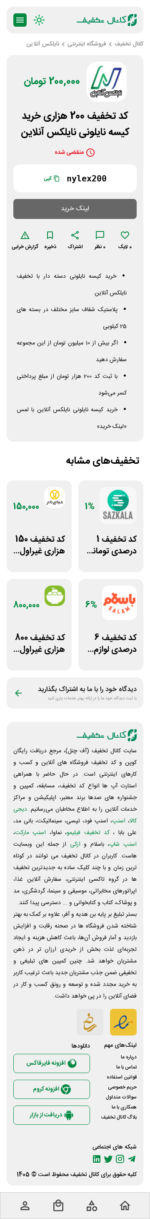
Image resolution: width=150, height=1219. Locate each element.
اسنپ (118, 821)
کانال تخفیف (84, 1175)
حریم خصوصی (122, 1087)
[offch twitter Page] (108, 1159)
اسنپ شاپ (123, 844)
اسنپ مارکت (30, 833)
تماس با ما (126, 1067)
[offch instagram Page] (120, 1159)
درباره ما (129, 1057)
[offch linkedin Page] (97, 1159)
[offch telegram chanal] (132, 1159)
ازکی (75, 844)
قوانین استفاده (122, 1077)
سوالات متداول (121, 1097)
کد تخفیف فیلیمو (88, 833)
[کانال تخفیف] (107, 20)
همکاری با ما (124, 1107)
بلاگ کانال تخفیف (119, 1117)
